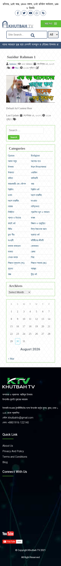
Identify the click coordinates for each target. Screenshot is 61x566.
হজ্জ (9, 274)
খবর (32, 183)
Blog (5, 462)
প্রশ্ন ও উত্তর (14, 217)
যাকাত (10, 251)
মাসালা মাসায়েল (14, 246)
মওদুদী (11, 240)
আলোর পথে (36, 161)
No (16, 68)
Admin (12, 64)
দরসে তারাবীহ (36, 195)
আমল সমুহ (12, 161)
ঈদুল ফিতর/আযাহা (38, 166)
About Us (7, 446)
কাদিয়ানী (34, 178)
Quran (11, 155)
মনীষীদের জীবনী (37, 240)
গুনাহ (10, 195)
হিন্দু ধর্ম (34, 274)
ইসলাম (11, 166)
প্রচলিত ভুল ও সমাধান (40, 212)
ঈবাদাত (11, 172)
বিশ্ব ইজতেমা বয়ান (39, 229)
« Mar (11, 358)
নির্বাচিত (11, 212)
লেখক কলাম (13, 257)
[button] (51, 23)
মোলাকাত (35, 246)
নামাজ (10, 206)
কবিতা (10, 178)
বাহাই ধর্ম (11, 223)
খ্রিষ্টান (10, 189)
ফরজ (33, 217)
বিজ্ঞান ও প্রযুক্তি (38, 223)
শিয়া (32, 257)
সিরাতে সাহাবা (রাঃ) (38, 263)
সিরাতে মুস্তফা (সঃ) (16, 263)
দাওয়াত (34, 200)
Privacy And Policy (13, 451)
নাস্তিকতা (35, 206)
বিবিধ (10, 229)
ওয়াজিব (34, 172)
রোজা (33, 251)
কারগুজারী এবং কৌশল (17, 183)
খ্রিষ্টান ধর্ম (35, 189)
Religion (35, 155)
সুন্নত (10, 268)
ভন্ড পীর (11, 234)
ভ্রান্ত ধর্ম (35, 234)
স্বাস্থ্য (33, 268)
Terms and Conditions (14, 457)
